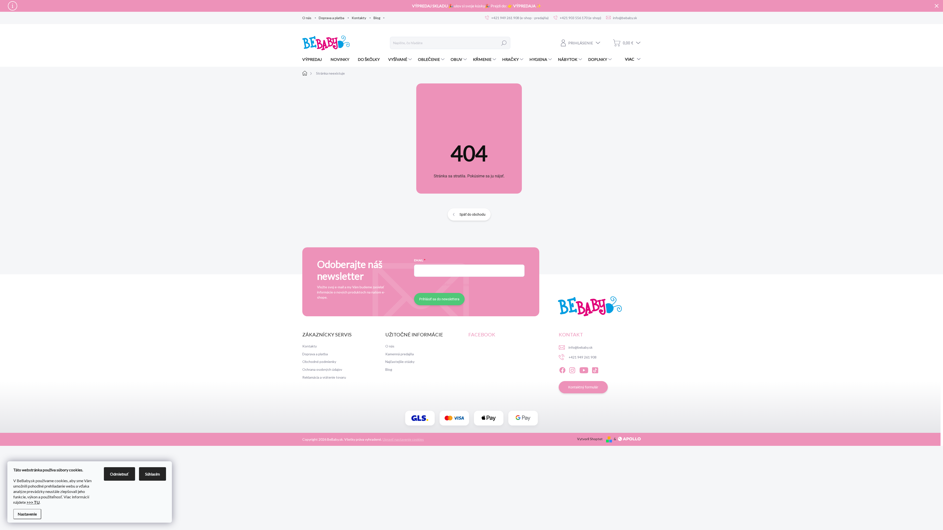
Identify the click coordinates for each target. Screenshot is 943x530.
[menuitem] (314, 59)
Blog (377, 18)
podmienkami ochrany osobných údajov (487, 284)
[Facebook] (562, 369)
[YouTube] (583, 369)
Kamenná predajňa (399, 354)
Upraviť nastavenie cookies (403, 439)
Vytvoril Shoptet (590, 439)
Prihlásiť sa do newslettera (439, 299)
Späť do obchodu (472, 214)
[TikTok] (595, 369)
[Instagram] (572, 369)
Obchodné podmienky (319, 361)
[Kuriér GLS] (420, 418)
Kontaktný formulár (583, 387)
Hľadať (504, 43)
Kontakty (359, 18)
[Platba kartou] (454, 418)
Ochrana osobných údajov (322, 369)
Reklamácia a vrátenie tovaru (324, 377)
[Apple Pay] (489, 418)
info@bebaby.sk (581, 347)
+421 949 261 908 (582, 357)
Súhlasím (152, 474)
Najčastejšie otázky (400, 361)
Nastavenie (27, 514)
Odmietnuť (119, 474)
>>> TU (33, 502)
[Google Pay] (523, 418)
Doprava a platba (331, 18)
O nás (306, 18)
